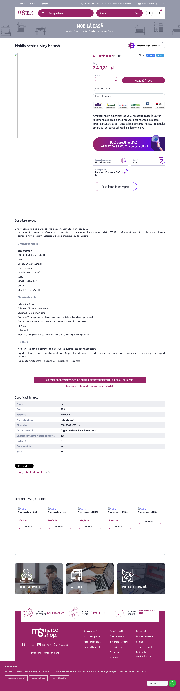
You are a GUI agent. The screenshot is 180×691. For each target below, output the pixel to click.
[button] (163, 499)
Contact (44, 3)
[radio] (27, 472)
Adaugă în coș (143, 80)
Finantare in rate (117, 636)
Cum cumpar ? (90, 631)
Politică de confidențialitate (143, 654)
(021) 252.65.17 (111, 3)
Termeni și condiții (144, 646)
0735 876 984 (99, 613)
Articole (21, 3)
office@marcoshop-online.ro (45, 652)
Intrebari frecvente (144, 636)
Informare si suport (119, 641)
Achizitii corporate (91, 636)
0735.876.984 (125, 3)
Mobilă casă (81, 31)
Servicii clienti (116, 631)
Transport (114, 657)
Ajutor (32, 3)
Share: (142, 55)
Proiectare (114, 652)
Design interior (116, 646)
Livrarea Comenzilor (92, 646)
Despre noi (141, 631)
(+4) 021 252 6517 (55, 613)
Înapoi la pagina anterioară (149, 45)
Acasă (68, 31)
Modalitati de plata (92, 641)
